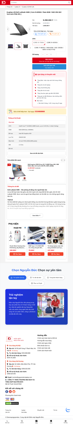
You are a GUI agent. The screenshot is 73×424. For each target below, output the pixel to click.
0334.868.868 (26, 353)
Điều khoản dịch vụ (43, 345)
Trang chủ (9, 6)
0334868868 (40, 111)
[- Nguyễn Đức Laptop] (3, 2)
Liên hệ (7, 412)
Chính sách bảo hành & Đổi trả (47, 338)
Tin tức (55, 410)
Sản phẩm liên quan (14, 160)
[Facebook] (6, 391)
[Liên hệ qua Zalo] (68, 410)
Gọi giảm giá (55, 33)
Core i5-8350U (52, 42)
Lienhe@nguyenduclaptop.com (22, 377)
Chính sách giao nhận (44, 343)
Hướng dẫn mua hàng (44, 340)
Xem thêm (35, 215)
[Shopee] (13, 391)
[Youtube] (10, 391)
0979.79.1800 (11, 357)
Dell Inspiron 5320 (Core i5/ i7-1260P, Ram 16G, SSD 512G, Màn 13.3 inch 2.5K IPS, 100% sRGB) (43, 165)
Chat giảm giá (42, 33)
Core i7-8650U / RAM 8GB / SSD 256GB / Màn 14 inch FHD (48, 48)
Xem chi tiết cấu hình (36, 153)
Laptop (23, 410)
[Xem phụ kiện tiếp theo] (63, 241)
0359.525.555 (26, 369)
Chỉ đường (14, 350)
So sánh (31, 170)
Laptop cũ (17, 6)
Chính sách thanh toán (44, 350)
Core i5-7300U (38, 42)
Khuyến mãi (40, 410)
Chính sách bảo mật (43, 348)
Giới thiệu (24, 412)
